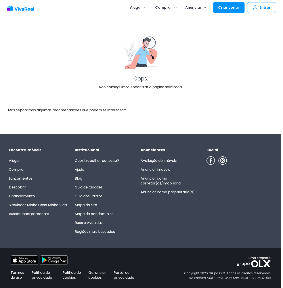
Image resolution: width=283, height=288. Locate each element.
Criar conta (228, 7)
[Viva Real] (23, 8)
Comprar (163, 7)
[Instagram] (222, 160)
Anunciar (193, 7)
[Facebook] (211, 160)
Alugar (136, 7)
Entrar (265, 7)
